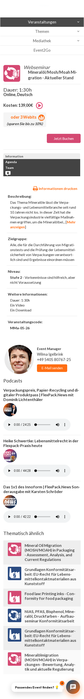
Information (14, 156)
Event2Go (42, 50)
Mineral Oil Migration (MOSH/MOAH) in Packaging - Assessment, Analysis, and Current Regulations (50, 552)
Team (9, 168)
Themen (42, 31)
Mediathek (42, 40)
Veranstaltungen (42, 22)
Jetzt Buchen (64, 138)
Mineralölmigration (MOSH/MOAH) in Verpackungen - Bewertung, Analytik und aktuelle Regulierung (50, 662)
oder (24, 117)
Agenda (11, 162)
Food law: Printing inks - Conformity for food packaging (50, 596)
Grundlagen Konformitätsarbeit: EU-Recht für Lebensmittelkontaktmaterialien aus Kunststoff (50, 576)
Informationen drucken (57, 188)
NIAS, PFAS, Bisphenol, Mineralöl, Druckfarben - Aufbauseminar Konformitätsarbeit (50, 616)
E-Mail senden (52, 368)
